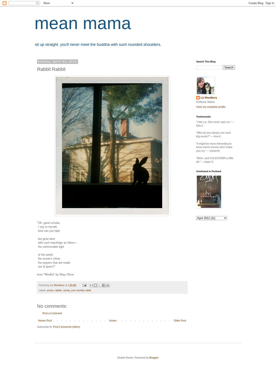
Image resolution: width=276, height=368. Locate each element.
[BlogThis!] (95, 285)
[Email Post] (84, 285)
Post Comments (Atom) (66, 326)
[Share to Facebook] (104, 285)
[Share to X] (99, 285)
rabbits (58, 290)
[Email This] (91, 285)
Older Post (180, 320)
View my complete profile (211, 106)
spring (66, 290)
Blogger (153, 357)
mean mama (82, 23)
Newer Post (45, 320)
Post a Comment (52, 313)
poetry (50, 290)
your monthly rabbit (81, 290)
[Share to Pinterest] (108, 285)
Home (112, 320)
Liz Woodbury (209, 97)
